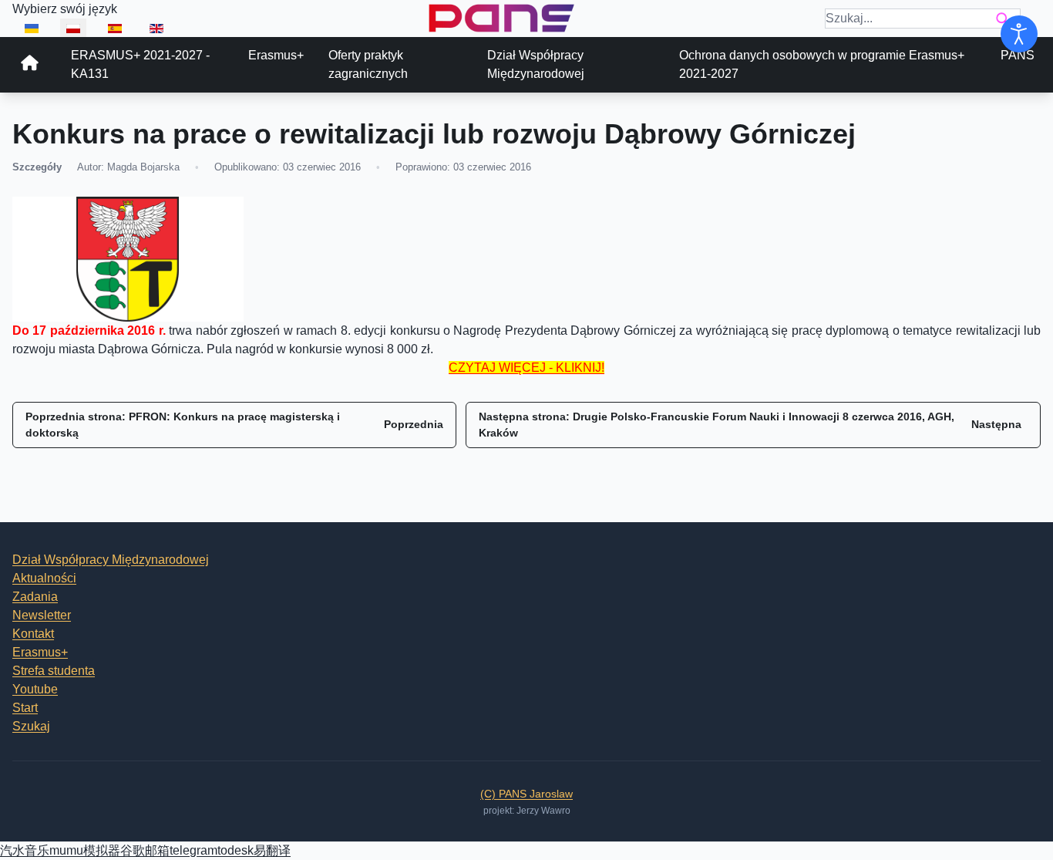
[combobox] (923, 18)
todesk (235, 850)
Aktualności (44, 578)
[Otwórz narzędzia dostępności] (1019, 33)
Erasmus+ (276, 55)
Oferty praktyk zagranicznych (368, 64)
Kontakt (33, 633)
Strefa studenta (53, 670)
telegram (193, 850)
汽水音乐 (24, 850)
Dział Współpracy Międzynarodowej (535, 64)
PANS (1017, 55)
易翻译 (272, 850)
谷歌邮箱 (145, 850)
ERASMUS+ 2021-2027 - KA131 (140, 64)
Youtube (35, 689)
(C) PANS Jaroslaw (526, 793)
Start (25, 707)
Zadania (35, 596)
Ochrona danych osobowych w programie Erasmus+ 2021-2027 (821, 64)
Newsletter (41, 615)
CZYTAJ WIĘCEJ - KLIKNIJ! (526, 367)
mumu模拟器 (84, 850)
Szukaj (31, 726)
